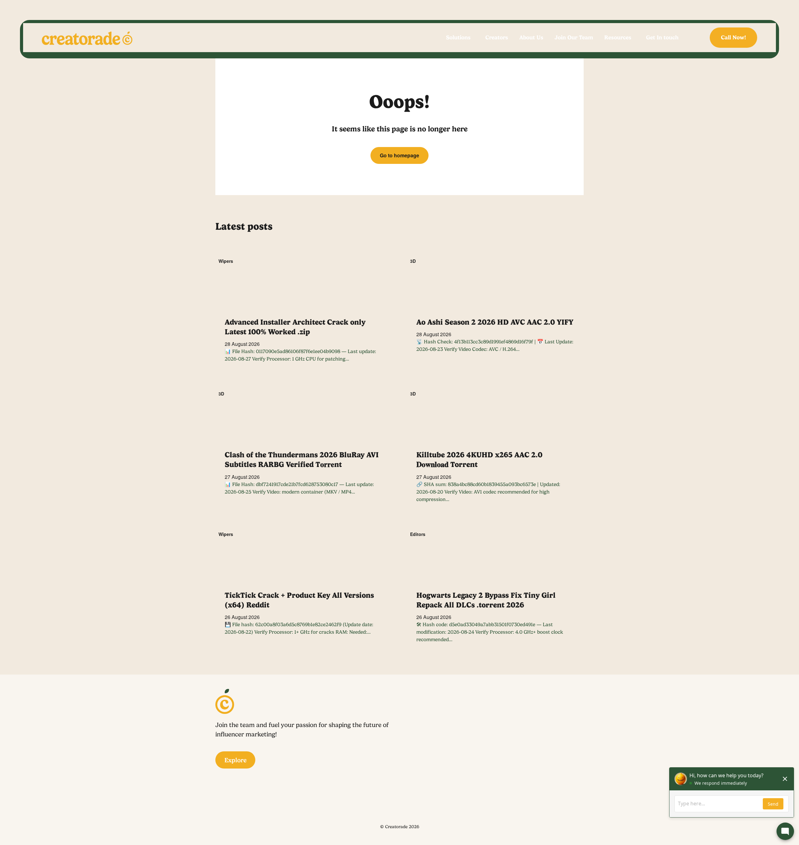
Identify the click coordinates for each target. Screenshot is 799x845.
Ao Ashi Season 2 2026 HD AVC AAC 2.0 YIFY (494, 322)
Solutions (458, 37)
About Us (531, 37)
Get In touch (662, 37)
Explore (235, 760)
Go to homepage (399, 155)
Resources (617, 37)
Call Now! (733, 37)
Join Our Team (574, 37)
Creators (496, 37)
